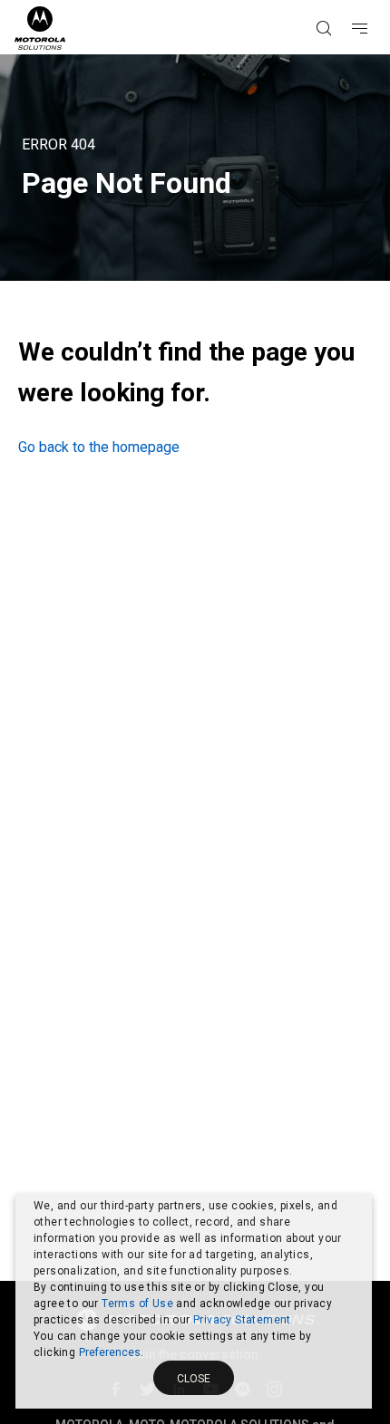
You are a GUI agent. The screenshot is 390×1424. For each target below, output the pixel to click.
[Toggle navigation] (375, 1)
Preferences (110, 1352)
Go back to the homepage (99, 447)
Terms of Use (137, 1303)
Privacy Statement (242, 1319)
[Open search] (346, 1)
